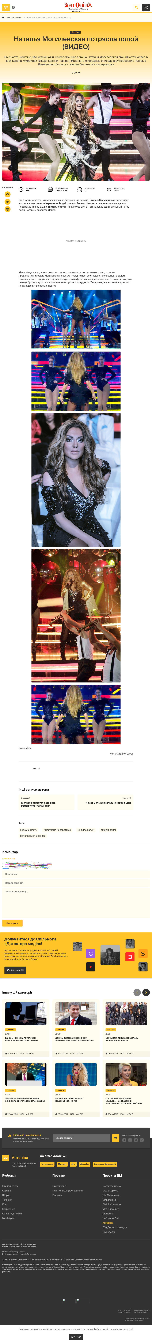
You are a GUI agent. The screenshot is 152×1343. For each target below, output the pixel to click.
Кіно (4, 1204)
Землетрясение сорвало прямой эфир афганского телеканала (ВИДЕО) (25, 1099)
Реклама (57, 1195)
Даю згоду (76, 1337)
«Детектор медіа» (17, 1252)
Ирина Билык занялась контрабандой (108, 802)
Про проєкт (59, 1186)
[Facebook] (8, 194)
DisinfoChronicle (112, 1204)
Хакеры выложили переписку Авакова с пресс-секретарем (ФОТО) (74, 1039)
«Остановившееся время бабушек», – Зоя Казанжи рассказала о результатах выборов (124, 1101)
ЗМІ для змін (110, 1199)
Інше (18, 17)
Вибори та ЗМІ (111, 1218)
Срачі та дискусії (12, 1213)
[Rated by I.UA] (69, 1300)
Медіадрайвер (111, 1209)
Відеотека (108, 1213)
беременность (28, 829)
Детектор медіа (112, 1186)
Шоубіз (6, 1195)
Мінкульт (62, 1164)
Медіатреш (8, 1218)
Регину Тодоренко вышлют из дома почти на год (69, 1099)
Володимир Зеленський (105, 1164)
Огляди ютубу (10, 1186)
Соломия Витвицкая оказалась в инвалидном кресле (122, 1039)
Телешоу (7, 1199)
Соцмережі (8, 1209)
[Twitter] (8, 202)
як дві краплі (108, 829)
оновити (8, 858)
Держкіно (84, 1164)
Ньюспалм (109, 1232)
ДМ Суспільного (112, 1195)
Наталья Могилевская (33, 835)
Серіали (7, 1190)
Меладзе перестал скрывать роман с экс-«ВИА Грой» (38, 804)
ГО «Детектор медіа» (115, 1227)
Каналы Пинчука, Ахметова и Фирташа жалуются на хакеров (21, 1039)
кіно (73, 1164)
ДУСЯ (76, 72)
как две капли (86, 829)
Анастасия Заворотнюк (57, 829)
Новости (10, 17)
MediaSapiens (110, 1190)
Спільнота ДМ (17, 970)
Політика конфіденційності (68, 1190)
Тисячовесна (47, 1164)
